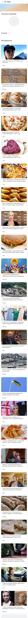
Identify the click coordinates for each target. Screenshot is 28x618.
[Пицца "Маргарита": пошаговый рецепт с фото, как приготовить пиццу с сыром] (14, 174)
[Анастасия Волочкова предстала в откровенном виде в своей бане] (14, 483)
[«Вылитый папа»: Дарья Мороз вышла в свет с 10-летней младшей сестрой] (14, 222)
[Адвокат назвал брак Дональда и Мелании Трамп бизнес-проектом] (14, 459)
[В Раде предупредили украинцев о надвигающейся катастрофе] (14, 388)
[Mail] (5, 2)
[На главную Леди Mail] (8, 2)
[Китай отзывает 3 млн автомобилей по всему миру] (14, 364)
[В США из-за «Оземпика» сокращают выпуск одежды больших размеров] (14, 317)
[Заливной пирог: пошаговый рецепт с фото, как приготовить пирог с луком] (14, 246)
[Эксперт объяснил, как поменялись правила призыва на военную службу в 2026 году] (14, 554)
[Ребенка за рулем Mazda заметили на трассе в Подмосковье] (14, 578)
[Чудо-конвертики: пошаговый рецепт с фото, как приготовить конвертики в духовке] (14, 198)
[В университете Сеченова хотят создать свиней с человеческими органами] (14, 507)
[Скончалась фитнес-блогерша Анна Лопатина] (14, 56)
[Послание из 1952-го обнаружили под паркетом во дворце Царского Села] (14, 79)
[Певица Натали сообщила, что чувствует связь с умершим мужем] (14, 412)
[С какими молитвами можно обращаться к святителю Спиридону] (14, 269)
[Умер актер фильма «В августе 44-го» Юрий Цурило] (14, 341)
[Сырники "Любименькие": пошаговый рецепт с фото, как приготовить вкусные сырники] (14, 436)
